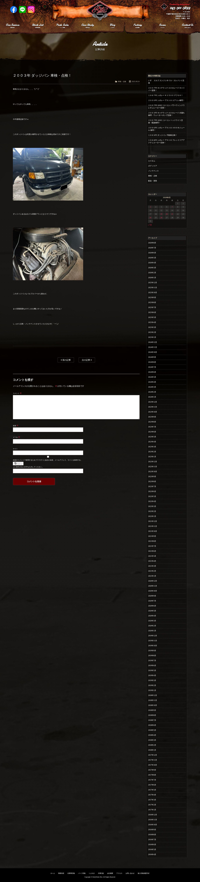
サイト (15, 449)
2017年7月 (152, 780)
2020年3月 (152, 621)
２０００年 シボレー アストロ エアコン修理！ (166, 100)
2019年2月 (152, 685)
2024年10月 (152, 352)
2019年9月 (152, 651)
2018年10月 (152, 705)
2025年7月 (152, 307)
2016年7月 (152, 840)
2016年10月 (152, 825)
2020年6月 (152, 606)
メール (16, 437)
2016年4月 (152, 854)
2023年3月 (152, 447)
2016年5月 (152, 850)
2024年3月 (152, 387)
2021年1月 (152, 576)
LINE (22, 9)
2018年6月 (152, 725)
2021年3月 (152, 566)
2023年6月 (152, 432)
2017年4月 (152, 795)
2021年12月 (152, 521)
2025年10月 (152, 293)
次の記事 (86, 360)
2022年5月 (152, 496)
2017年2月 (152, 805)
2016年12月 (152, 815)
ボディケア (152, 166)
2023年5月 (152, 437)
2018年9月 (152, 710)
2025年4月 (152, 322)
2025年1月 (152, 337)
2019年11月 (152, 641)
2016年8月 (152, 835)
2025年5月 (152, 317)
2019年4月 (152, 675)
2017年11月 (152, 760)
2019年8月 (152, 656)
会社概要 (110, 873)
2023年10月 (152, 412)
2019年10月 (152, 646)
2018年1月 (152, 750)
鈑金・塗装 (152, 181)
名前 (15, 426)
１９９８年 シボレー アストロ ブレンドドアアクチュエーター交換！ (166, 141)
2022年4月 (152, 501)
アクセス (119, 873)
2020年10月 (152, 591)
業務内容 (61, 873)
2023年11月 (152, 407)
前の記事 (66, 360)
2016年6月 (152, 845)
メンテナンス (153, 171)
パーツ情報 (82, 873)
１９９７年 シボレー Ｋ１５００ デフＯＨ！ (165, 95)
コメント (17, 393)
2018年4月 (152, 735)
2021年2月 (152, 571)
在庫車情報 (71, 873)
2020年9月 (152, 596)
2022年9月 (152, 477)
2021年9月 (152, 536)
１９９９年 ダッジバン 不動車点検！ (162, 135)
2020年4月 (152, 616)
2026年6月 (152, 253)
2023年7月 (152, 427)
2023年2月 (152, 452)
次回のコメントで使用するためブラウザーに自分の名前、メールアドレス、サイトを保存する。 (47, 460)
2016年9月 (152, 830)
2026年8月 (152, 243)
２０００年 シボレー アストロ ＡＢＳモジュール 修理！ (166, 129)
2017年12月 (152, 755)
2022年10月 (152, 472)
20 (167, 214)
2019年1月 (152, 690)
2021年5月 (152, 556)
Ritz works (100, 11)
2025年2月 (152, 332)
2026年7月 (152, 248)
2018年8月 (152, 715)
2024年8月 (152, 362)
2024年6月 (152, 372)
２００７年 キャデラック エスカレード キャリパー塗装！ (166, 89)
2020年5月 (152, 611)
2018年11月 (152, 700)
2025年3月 (152, 327)
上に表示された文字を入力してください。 (28, 467)
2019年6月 (152, 665)
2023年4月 (152, 442)
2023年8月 (152, 422)
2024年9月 (152, 357)
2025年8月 (152, 302)
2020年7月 (152, 601)
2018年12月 (152, 695)
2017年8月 (152, 775)
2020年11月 (152, 586)
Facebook (13, 9)
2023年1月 (152, 457)
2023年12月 (152, 402)
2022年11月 (152, 467)
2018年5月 (152, 730)
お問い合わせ (130, 873)
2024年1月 (152, 397)
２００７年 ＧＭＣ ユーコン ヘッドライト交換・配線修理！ (165, 121)
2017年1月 (152, 810)
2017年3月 (152, 800)
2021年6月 (152, 551)
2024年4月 (152, 382)
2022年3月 (152, 506)
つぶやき (92, 873)
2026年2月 (152, 273)
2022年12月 (152, 462)
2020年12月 (152, 581)
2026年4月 (152, 263)
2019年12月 (152, 636)
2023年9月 (152, 417)
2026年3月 (152, 268)
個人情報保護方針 (143, 873)
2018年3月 (152, 740)
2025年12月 (152, 283)
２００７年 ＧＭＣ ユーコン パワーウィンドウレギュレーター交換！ (166, 106)
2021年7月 (152, 546)
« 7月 (150, 225)
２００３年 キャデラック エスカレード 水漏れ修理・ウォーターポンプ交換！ (166, 114)
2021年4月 (152, 561)
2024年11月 (152, 347)
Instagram (31, 9)
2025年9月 (152, 297)
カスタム (151, 161)
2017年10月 (152, 765)
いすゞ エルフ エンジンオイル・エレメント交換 (166, 81)
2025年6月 (152, 312)
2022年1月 (152, 516)
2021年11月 (152, 526)
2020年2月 (152, 626)
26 (161, 218)
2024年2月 (152, 392)
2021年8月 (152, 541)
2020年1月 (152, 631)
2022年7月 (152, 486)
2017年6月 (152, 785)
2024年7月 (152, 367)
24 (150, 218)
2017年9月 (152, 770)
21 (172, 214)
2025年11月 (152, 288)
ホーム (53, 873)
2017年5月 (152, 790)
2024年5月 (152, 377)
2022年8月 (152, 481)
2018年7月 (152, 720)
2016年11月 (152, 820)
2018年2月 (152, 745)
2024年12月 (152, 342)
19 (161, 214)
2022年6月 (152, 491)
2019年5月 (152, 670)
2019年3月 (152, 680)
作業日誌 (101, 873)
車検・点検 (122, 81)
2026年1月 (152, 278)
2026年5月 (152, 258)
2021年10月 (152, 531)
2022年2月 (152, 511)
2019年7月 (152, 661)
